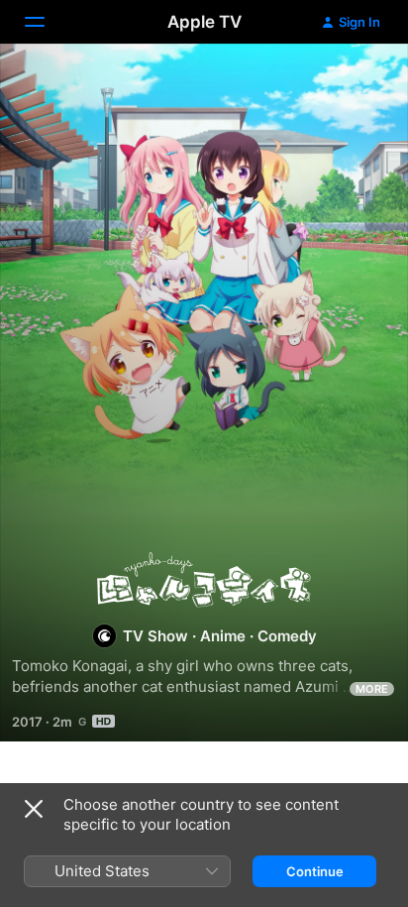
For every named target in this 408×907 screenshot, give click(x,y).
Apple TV (204, 22)
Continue (315, 871)
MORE (372, 689)
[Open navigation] (46, 22)
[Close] (34, 809)
